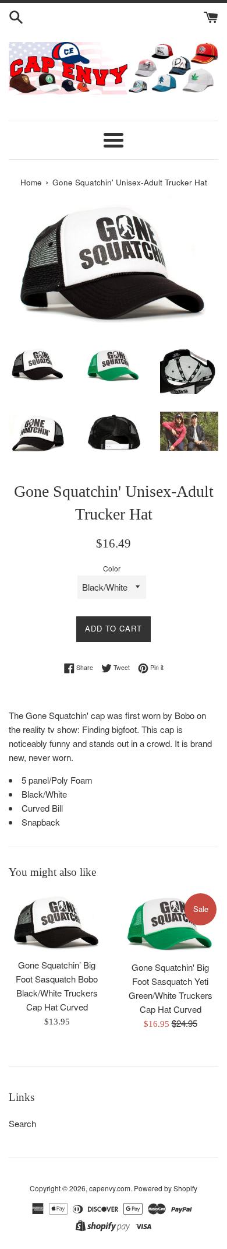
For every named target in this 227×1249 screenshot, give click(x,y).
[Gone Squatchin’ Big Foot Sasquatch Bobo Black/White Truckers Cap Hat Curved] (57, 922)
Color (111, 568)
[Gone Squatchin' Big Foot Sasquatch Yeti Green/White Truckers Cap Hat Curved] (170, 923)
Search (22, 1123)
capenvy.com (109, 1188)
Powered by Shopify (165, 1188)
